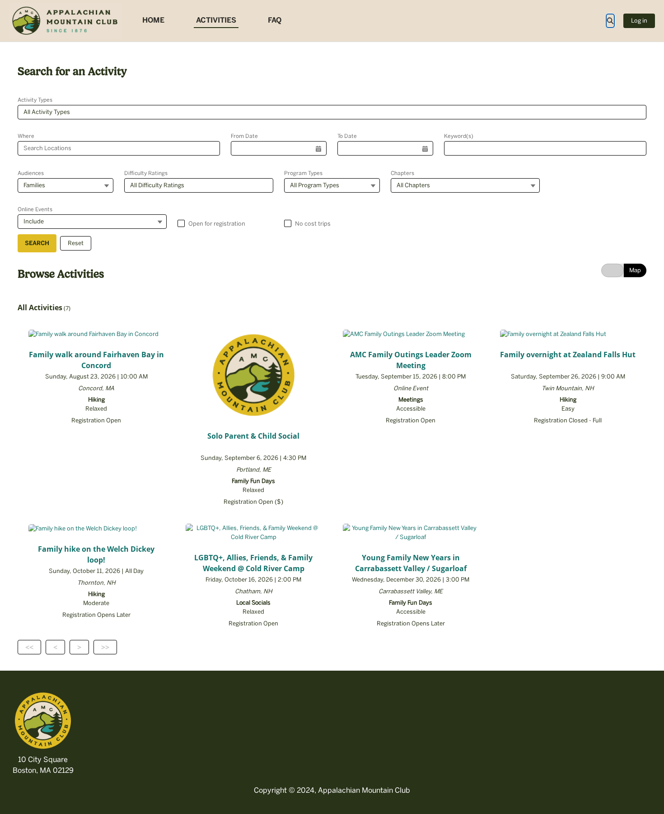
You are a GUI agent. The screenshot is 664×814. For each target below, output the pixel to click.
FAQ (274, 20)
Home (153, 20)
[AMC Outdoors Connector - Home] (65, 20)
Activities (216, 20)
